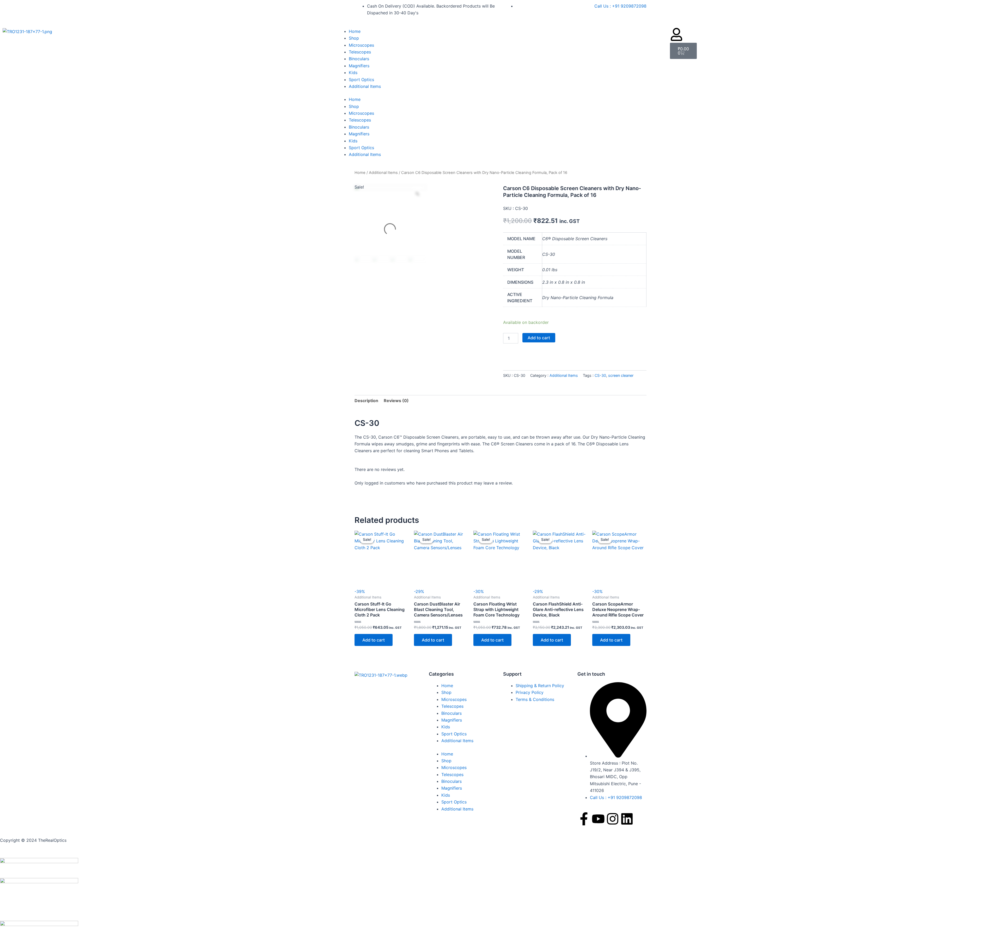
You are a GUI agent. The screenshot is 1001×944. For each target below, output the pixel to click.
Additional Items (365, 86)
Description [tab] (366, 400)
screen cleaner (620, 375)
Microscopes (361, 45)
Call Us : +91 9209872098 (620, 6)
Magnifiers (359, 65)
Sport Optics (361, 79)
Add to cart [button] (373, 640)
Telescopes (360, 52)
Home (355, 31)
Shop (354, 38)
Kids (353, 72)
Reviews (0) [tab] (396, 400)
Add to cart (539, 337)
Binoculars (359, 58)
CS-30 (600, 375)
